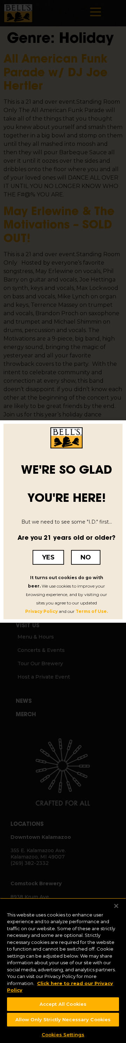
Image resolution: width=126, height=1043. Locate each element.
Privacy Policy (41, 611)
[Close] (112, 902)
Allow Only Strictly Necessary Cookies (63, 1019)
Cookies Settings (63, 1034)
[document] (63, 521)
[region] (63, 968)
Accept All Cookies (63, 1004)
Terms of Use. (92, 611)
